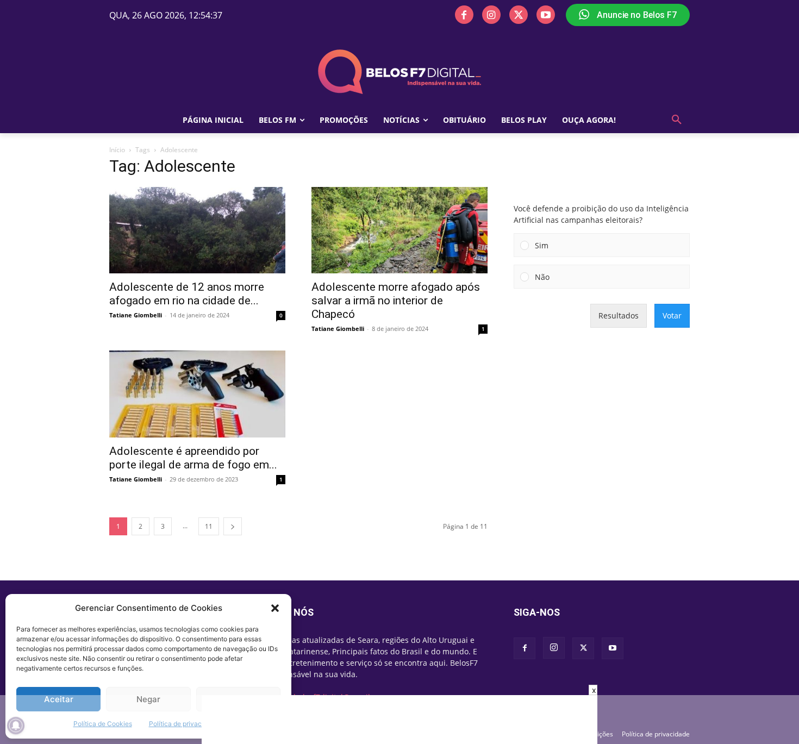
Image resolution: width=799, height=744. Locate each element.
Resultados (618, 315)
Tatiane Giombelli (135, 315)
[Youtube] (545, 14)
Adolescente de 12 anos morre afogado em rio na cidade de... (186, 293)
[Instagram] (491, 14)
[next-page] (232, 526)
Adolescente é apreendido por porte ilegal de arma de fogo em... (193, 458)
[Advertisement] (399, 719)
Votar (672, 315)
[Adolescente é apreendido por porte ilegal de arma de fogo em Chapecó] (197, 394)
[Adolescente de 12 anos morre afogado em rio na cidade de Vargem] (197, 230)
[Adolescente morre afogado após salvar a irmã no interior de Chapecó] (399, 230)
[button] (275, 608)
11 (209, 526)
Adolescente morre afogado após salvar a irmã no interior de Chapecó (395, 300)
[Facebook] (464, 14)
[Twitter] (518, 14)
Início (117, 149)
